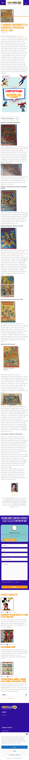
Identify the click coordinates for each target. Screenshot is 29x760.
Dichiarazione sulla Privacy (17, 758)
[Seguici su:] (26, 3)
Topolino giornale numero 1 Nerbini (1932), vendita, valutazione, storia (13, 680)
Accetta (14, 747)
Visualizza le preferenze (14, 755)
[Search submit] (26, 694)
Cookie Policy (9, 758)
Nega (14, 751)
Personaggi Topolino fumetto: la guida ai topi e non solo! (14, 616)
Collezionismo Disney (8, 647)
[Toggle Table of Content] (16, 118)
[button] (27, 734)
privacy (14, 582)
